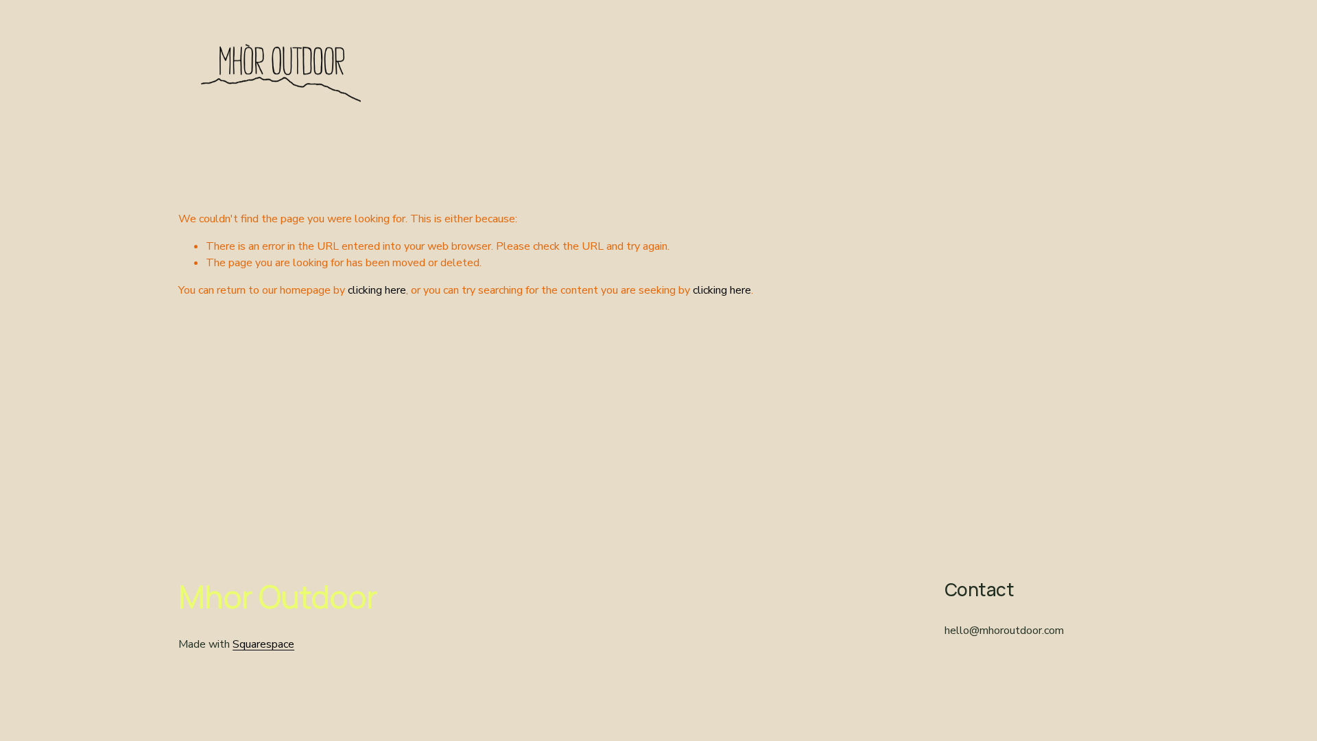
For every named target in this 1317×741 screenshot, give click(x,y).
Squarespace (263, 644)
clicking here (377, 290)
